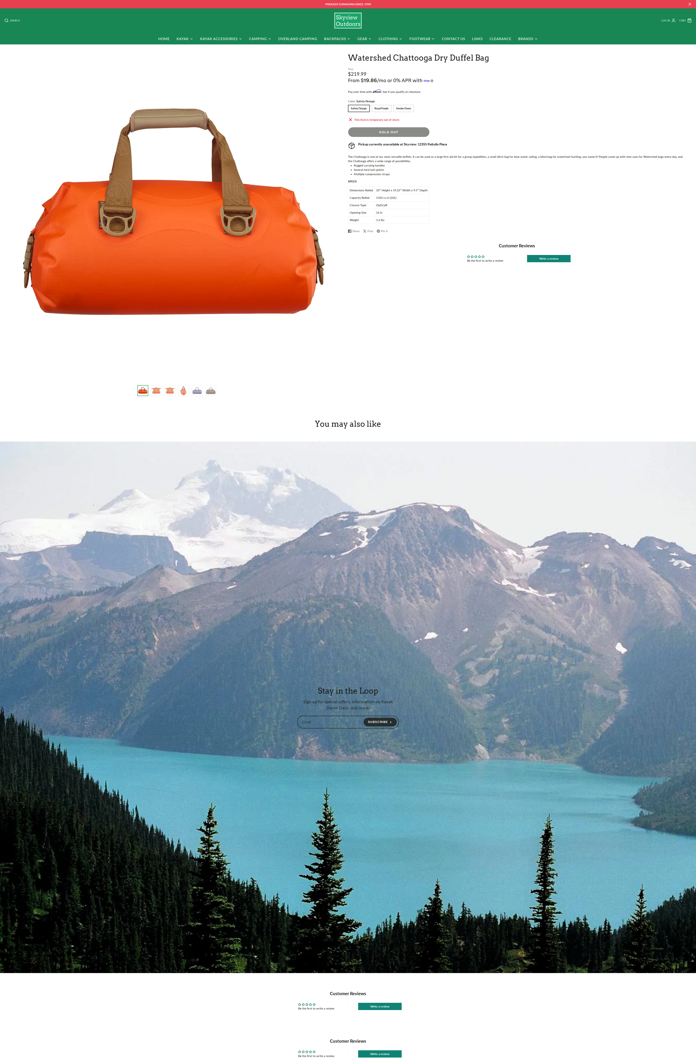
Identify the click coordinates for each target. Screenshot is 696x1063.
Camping (258, 39)
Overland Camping (297, 39)
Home (164, 39)
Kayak (183, 39)
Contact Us (453, 39)
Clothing (388, 39)
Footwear (419, 39)
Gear (362, 39)
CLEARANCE (500, 39)
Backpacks (335, 39)
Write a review (548, 258)
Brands (525, 39)
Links (477, 39)
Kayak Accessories (218, 39)
